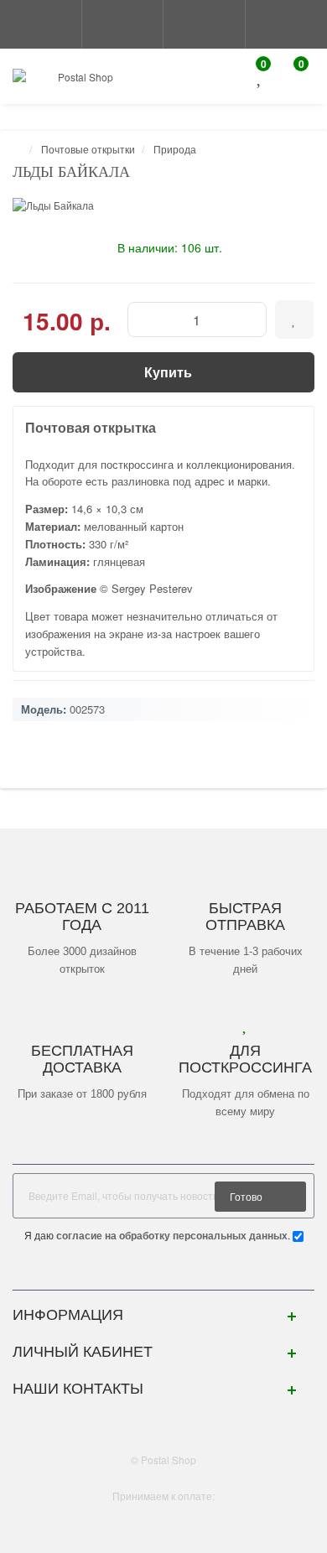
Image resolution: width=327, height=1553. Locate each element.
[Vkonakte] (164, 1272)
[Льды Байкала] (163, 205)
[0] (260, 78)
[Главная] (18, 149)
